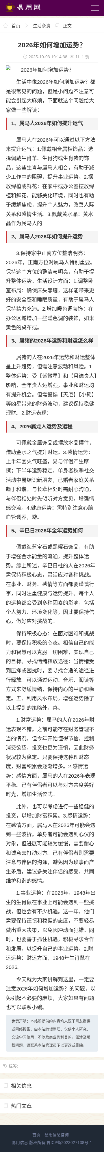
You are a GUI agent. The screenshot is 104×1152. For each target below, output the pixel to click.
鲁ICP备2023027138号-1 (69, 1142)
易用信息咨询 (56, 1134)
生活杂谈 (41, 25)
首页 (16, 25)
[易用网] (28, 13)
